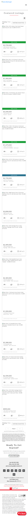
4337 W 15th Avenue (8, 180)
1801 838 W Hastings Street (9, 411)
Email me (15, 451)
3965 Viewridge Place (9, 247)
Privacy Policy (6, 486)
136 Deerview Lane (7, 114)
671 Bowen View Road (10, 378)
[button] (4, 470)
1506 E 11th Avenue (10, 147)
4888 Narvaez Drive (8, 214)
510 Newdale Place (9, 345)
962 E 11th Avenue (10, 81)
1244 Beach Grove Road (8, 313)
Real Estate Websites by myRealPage (17, 486)
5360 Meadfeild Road (10, 280)
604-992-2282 (8, 451)
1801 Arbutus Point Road (9, 47)
